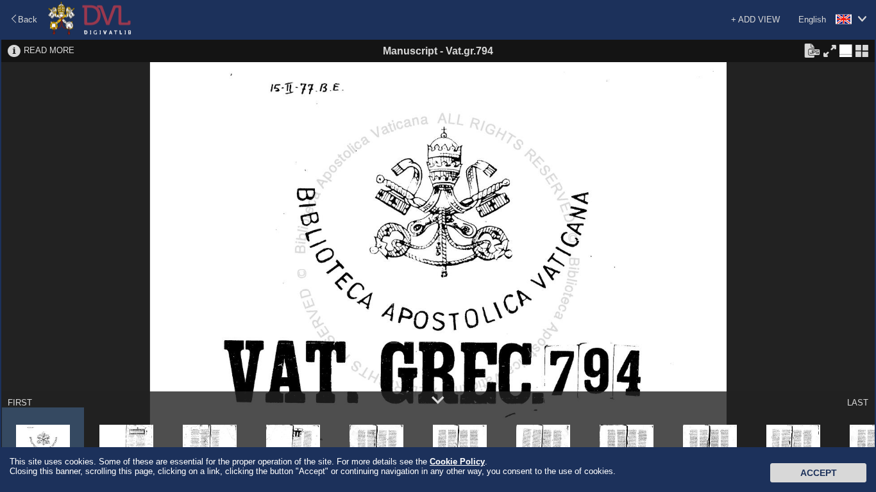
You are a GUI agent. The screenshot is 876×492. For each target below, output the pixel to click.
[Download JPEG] (812, 50)
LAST (857, 402)
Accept (818, 473)
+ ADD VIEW (755, 19)
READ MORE (49, 50)
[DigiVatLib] (89, 32)
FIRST (20, 402)
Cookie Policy (457, 461)
